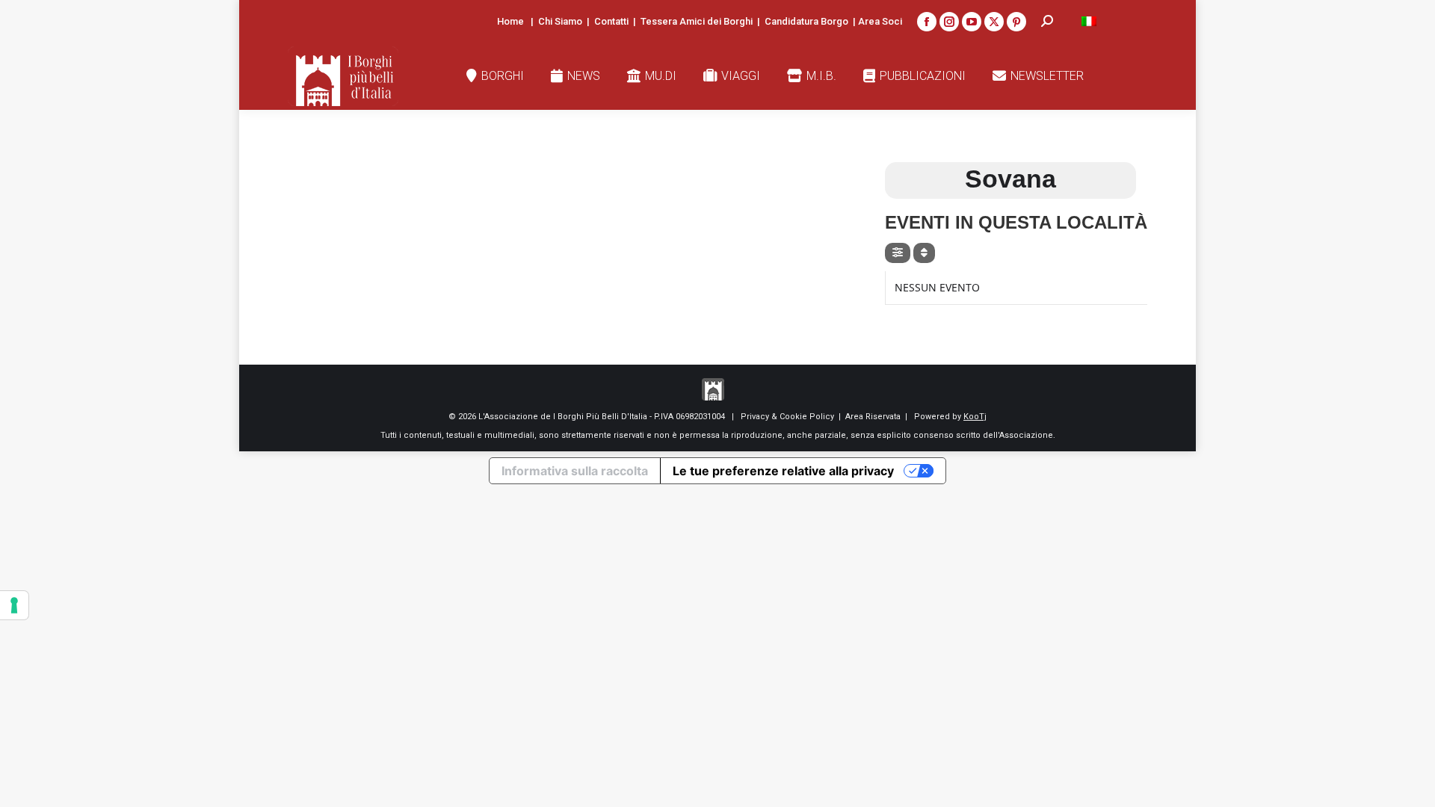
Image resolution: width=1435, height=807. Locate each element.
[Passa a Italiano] (1089, 21)
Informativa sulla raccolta (575, 470)
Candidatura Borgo (806, 21)
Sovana (1010, 178)
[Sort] (924, 253)
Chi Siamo (560, 21)
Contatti (611, 21)
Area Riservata (873, 416)
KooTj (975, 416)
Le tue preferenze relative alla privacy (783, 470)
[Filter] (897, 253)
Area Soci (880, 21)
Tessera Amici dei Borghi (697, 21)
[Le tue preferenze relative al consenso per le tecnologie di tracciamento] (14, 605)
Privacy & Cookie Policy (787, 416)
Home (510, 21)
